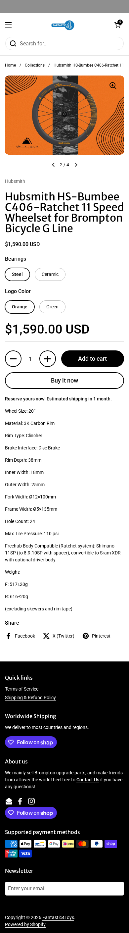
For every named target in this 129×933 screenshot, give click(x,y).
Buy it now (64, 380)
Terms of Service (21, 689)
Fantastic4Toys (58, 917)
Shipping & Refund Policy (30, 697)
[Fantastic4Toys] (63, 24)
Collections (35, 65)
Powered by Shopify (25, 924)
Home (10, 65)
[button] (117, 24)
